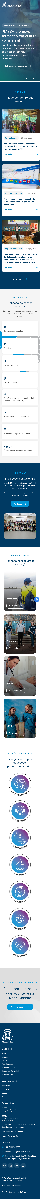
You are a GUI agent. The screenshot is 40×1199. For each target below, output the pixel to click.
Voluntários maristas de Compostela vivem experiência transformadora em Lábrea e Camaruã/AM (20, 146)
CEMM (4, 1116)
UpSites (22, 1192)
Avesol (4, 1108)
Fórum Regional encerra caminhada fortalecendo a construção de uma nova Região (19, 201)
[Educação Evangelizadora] (4, 1165)
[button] (34, 79)
